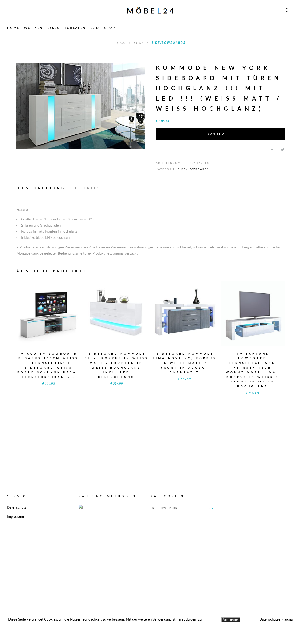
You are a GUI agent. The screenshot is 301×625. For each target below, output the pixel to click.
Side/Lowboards (169, 42)
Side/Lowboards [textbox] (181, 571)
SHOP (109, 28)
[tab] (43, 188)
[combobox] (182, 571)
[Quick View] (64, 310)
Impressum (15, 579)
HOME (13, 28)
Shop (140, 42)
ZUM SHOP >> (220, 134)
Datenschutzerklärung (276, 619)
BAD (95, 28)
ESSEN (54, 28)
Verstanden (230, 619)
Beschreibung (42, 188)
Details (88, 188)
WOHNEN (33, 28)
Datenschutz (16, 570)
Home (122, 42)
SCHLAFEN (75, 28)
